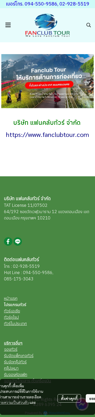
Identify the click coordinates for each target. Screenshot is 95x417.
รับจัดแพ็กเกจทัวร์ (19, 355)
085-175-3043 (19, 278)
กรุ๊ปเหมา (11, 368)
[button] (88, 25)
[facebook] (8, 241)
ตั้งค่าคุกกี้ (69, 398)
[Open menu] (8, 25)
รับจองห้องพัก (15, 374)
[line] (17, 241)
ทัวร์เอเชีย (12, 310)
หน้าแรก (10, 298)
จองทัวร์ (10, 349)
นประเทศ (19, 323)
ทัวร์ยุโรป (11, 317)
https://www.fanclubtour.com (47, 134)
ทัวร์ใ (8, 323)
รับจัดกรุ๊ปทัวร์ (15, 361)
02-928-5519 (26, 266)
